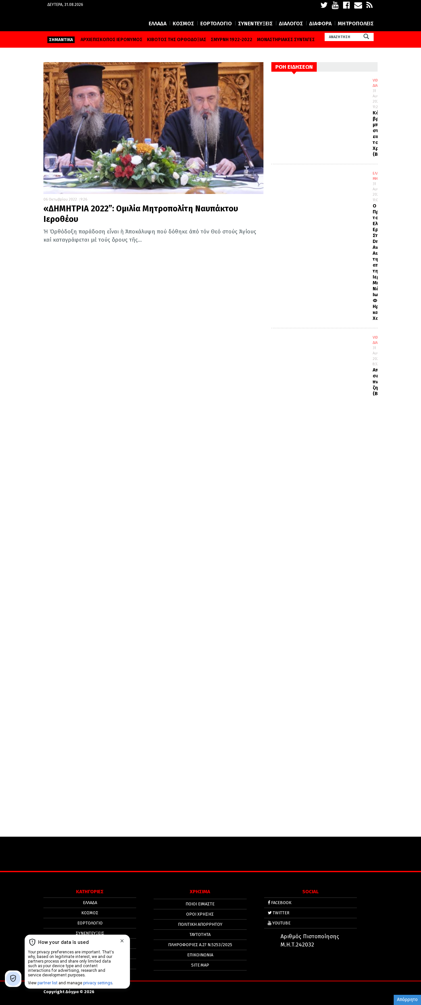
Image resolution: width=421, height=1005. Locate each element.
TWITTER (280, 912)
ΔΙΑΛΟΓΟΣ (291, 23)
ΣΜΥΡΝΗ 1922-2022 (231, 39)
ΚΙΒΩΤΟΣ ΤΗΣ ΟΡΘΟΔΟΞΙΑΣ (176, 39)
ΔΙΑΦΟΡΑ (320, 23)
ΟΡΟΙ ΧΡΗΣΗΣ (200, 914)
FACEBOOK (280, 902)
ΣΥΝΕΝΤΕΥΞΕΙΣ (255, 23)
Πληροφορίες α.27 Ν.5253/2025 (200, 944)
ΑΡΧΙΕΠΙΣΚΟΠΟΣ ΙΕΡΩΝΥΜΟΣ (111, 39)
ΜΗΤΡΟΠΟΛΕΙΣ (356, 23)
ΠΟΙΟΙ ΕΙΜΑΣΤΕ (200, 903)
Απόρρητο (407, 999)
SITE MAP (200, 965)
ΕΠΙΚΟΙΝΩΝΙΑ (200, 954)
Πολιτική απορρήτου (200, 924)
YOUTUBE (280, 923)
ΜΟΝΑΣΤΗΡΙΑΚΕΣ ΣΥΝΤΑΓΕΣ (286, 39)
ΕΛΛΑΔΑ (157, 23)
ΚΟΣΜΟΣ (183, 23)
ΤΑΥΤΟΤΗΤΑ (199, 934)
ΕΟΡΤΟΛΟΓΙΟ (216, 23)
